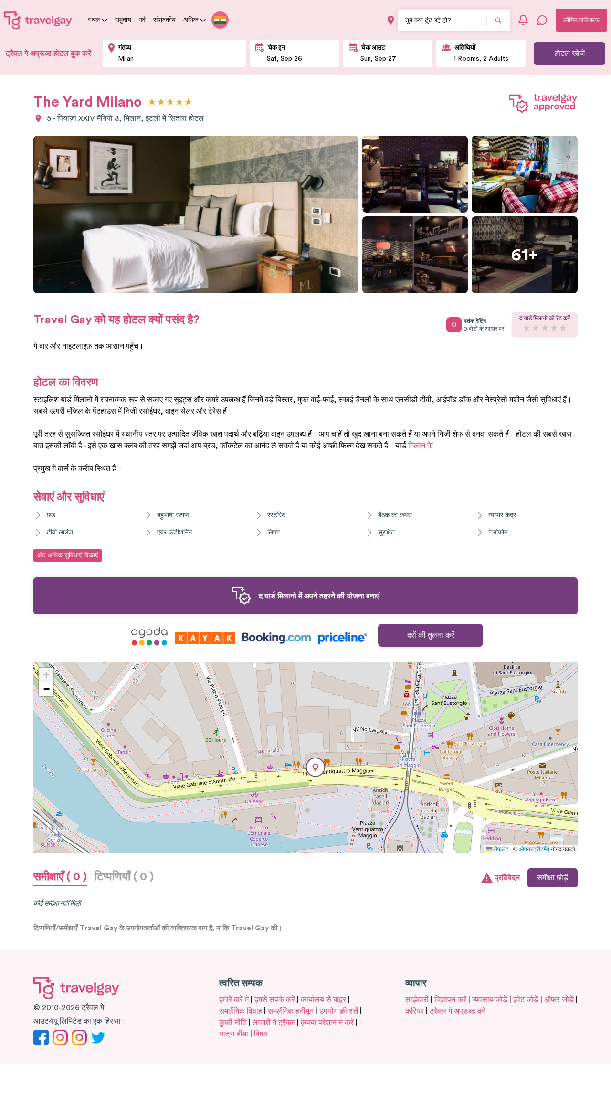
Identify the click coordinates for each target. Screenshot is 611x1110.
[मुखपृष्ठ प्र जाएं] (38, 20)
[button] (316, 767)
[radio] (152, 102)
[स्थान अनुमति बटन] (391, 20)
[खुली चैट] (542, 20)
